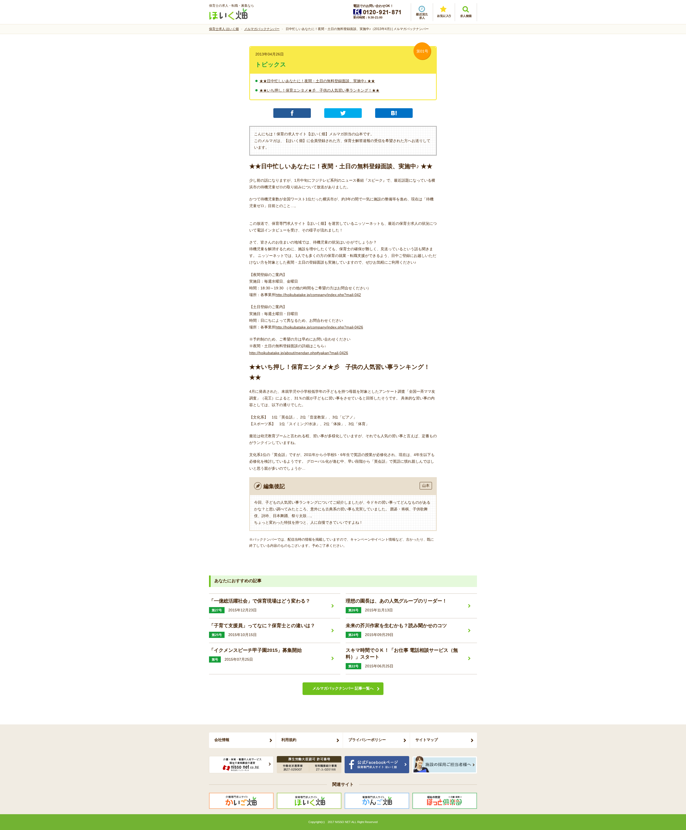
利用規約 (288, 740)
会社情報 (221, 740)
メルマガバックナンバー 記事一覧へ (343, 688)
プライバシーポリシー (367, 740)
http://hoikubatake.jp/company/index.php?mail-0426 (319, 327)
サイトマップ (426, 740)
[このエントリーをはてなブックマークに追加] (394, 113)
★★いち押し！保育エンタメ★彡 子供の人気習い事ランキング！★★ (319, 90)
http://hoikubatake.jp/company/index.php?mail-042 (318, 295)
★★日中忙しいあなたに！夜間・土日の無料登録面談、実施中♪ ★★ (317, 81)
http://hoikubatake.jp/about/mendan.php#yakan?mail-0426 (298, 353)
